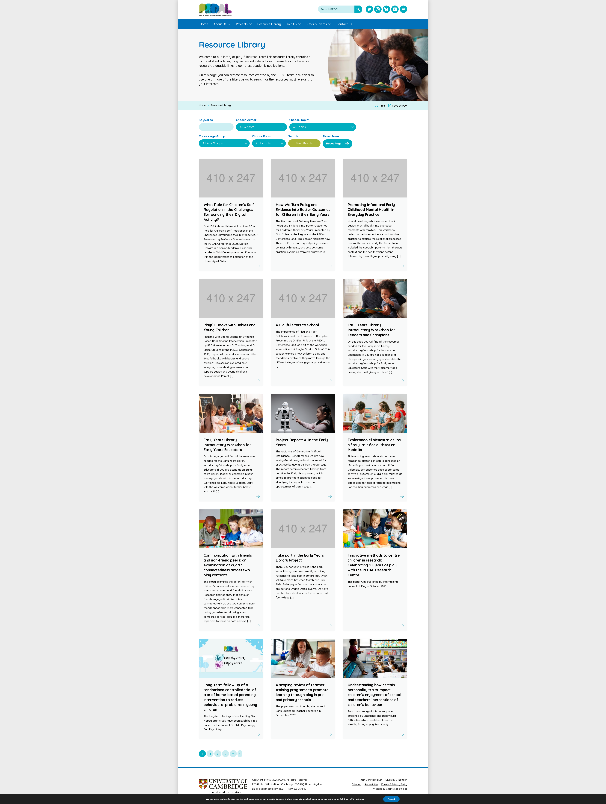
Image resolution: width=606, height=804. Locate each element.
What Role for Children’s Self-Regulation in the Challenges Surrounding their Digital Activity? (229, 212)
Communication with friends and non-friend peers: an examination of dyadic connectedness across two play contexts (228, 565)
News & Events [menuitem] (316, 24)
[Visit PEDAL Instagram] (378, 10)
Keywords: (206, 120)
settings (360, 799)
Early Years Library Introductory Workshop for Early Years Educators (227, 445)
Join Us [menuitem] (291, 24)
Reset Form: (331, 136)
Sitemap (356, 784)
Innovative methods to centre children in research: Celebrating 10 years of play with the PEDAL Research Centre (374, 565)
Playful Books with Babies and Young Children (229, 327)
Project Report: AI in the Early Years (302, 442)
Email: (255, 788)
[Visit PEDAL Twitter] (369, 10)
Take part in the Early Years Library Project (300, 557)
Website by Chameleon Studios (390, 788)
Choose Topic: (299, 120)
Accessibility (371, 784)
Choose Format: (263, 136)
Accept (391, 799)
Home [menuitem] (204, 24)
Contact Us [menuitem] (344, 24)
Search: (293, 136)
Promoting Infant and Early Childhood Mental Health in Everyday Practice (371, 209)
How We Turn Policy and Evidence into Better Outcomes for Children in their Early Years (303, 209)
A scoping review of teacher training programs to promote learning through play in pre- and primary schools (302, 692)
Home (202, 105)
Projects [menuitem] (242, 24)
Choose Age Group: (212, 136)
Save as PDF (399, 105)
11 (233, 753)
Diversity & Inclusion (396, 779)
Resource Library (221, 105)
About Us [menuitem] (220, 24)
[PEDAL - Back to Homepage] (215, 9)
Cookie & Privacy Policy (394, 784)
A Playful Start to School (297, 325)
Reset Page (334, 143)
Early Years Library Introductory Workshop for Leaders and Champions (371, 330)
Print (382, 105)
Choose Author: (246, 120)
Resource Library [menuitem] (269, 24)
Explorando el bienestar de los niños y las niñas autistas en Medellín (374, 445)
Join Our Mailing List (371, 779)
